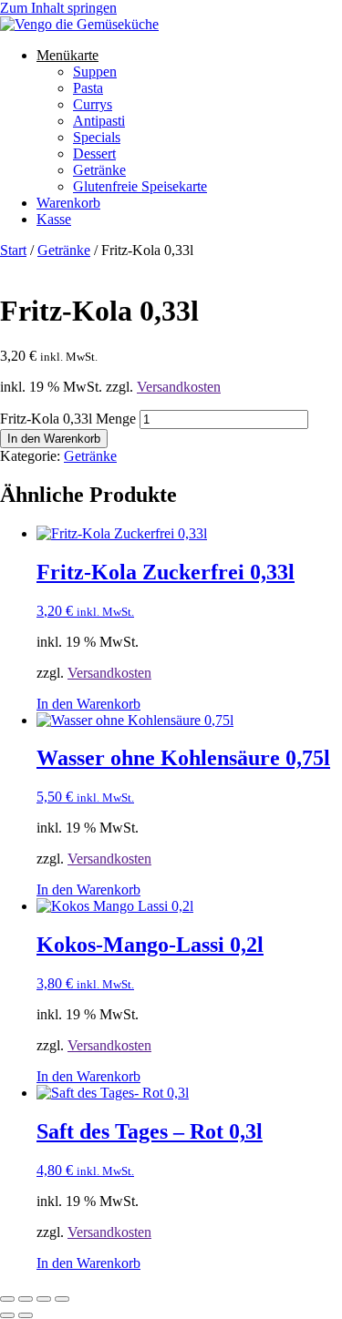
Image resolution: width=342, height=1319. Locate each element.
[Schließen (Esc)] (62, 1299)
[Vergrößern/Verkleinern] (7, 1299)
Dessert (94, 153)
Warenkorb (68, 202)
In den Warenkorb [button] (88, 703)
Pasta (88, 88)
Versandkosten (179, 386)
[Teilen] (43, 1299)
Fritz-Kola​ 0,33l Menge (68, 418)
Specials (96, 137)
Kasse (53, 219)
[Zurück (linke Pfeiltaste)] (7, 1315)
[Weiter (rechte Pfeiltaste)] (25, 1315)
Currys (92, 104)
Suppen (95, 71)
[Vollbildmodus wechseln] (25, 1299)
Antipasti (99, 120)
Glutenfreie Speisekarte (140, 186)
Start (13, 250)
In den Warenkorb (53, 438)
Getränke (99, 170)
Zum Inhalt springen (58, 7)
